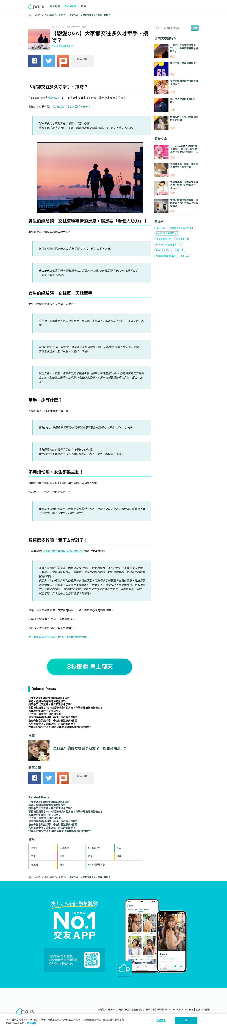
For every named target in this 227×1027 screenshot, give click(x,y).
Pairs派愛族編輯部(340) (62, 46)
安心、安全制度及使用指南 (131, 1009)
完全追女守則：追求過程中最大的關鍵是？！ (53, 723)
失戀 (62, 856)
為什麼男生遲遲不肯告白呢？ (44, 710)
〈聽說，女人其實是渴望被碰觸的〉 (63, 551)
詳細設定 (161, 1020)
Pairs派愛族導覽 (96, 864)
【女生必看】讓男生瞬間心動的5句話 (49, 697)
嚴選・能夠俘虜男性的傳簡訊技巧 (47, 701)
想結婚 (34, 864)
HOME (37, 15)
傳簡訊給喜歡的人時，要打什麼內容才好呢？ (53, 717)
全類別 (34, 848)
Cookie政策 (174, 1009)
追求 (61, 15)
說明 (197, 1009)
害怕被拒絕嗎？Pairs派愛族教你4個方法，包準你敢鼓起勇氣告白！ (65, 707)
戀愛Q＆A (53, 97)
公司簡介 (102, 1009)
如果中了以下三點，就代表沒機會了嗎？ (50, 704)
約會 (90, 856)
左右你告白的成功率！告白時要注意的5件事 (52, 720)
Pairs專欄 (49, 15)
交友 (119, 848)
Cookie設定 (187, 1009)
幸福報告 (55, 6)
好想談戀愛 (94, 848)
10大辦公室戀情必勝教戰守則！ (45, 714)
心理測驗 (64, 848)
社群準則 (150, 1009)
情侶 (119, 856)
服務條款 (112, 1009)
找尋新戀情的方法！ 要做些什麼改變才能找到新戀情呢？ (59, 727)
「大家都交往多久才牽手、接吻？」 (73, 106)
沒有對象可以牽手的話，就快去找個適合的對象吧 (57, 637)
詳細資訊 (32, 1023)
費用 (83, 6)
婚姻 (62, 864)
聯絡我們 (206, 1009)
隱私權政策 (162, 1009)
